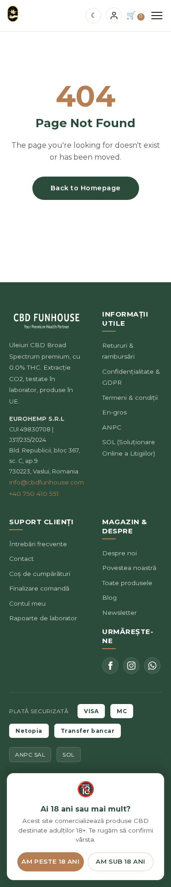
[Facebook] (110, 665)
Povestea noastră (129, 567)
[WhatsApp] (152, 665)
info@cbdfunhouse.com (46, 482)
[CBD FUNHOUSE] (12, 14)
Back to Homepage (86, 188)
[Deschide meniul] (157, 15)
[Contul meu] (114, 15)
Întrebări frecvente (38, 544)
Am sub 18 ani (120, 861)
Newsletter (119, 612)
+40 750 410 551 (34, 493)
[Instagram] (131, 665)
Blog (109, 597)
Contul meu (27, 603)
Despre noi (119, 553)
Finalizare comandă (39, 588)
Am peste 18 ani (50, 861)
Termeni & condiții (130, 397)
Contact (21, 558)
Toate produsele (127, 582)
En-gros (114, 412)
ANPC (111, 427)
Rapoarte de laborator (43, 618)
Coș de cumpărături (39, 573)
